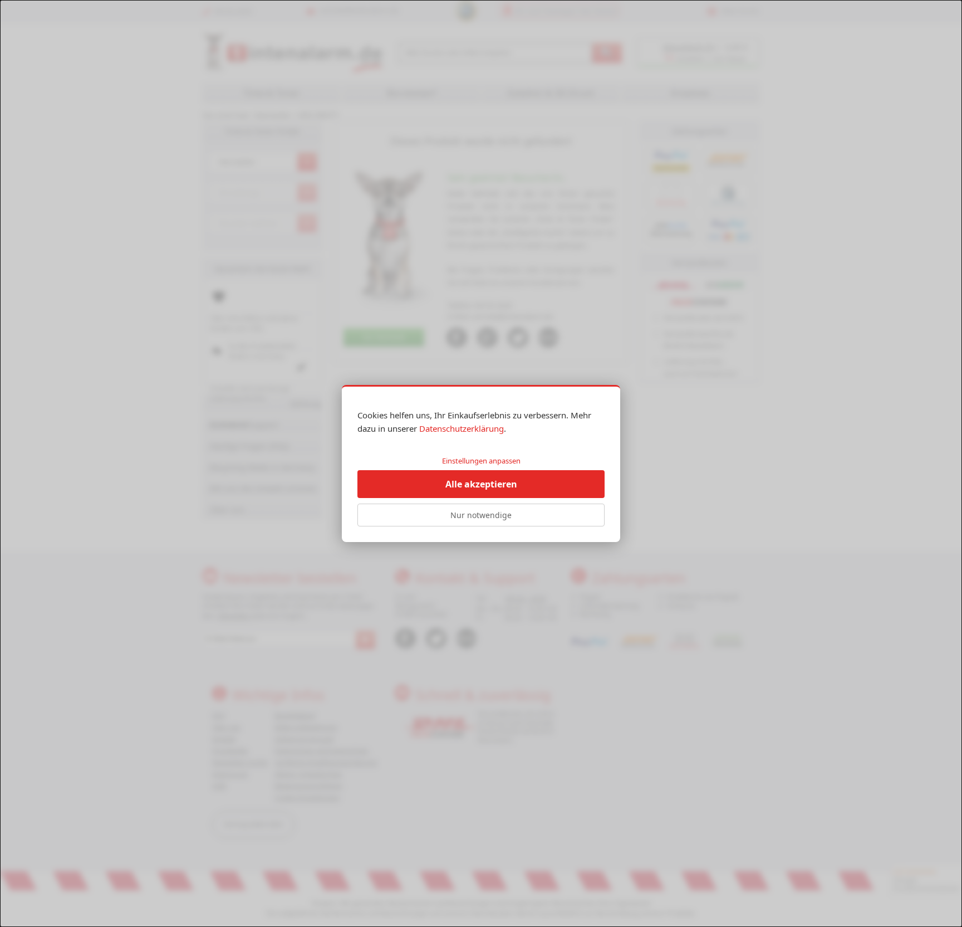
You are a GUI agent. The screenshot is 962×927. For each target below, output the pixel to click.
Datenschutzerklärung (461, 428)
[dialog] (481, 463)
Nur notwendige (481, 515)
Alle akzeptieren (481, 484)
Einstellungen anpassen (481, 461)
